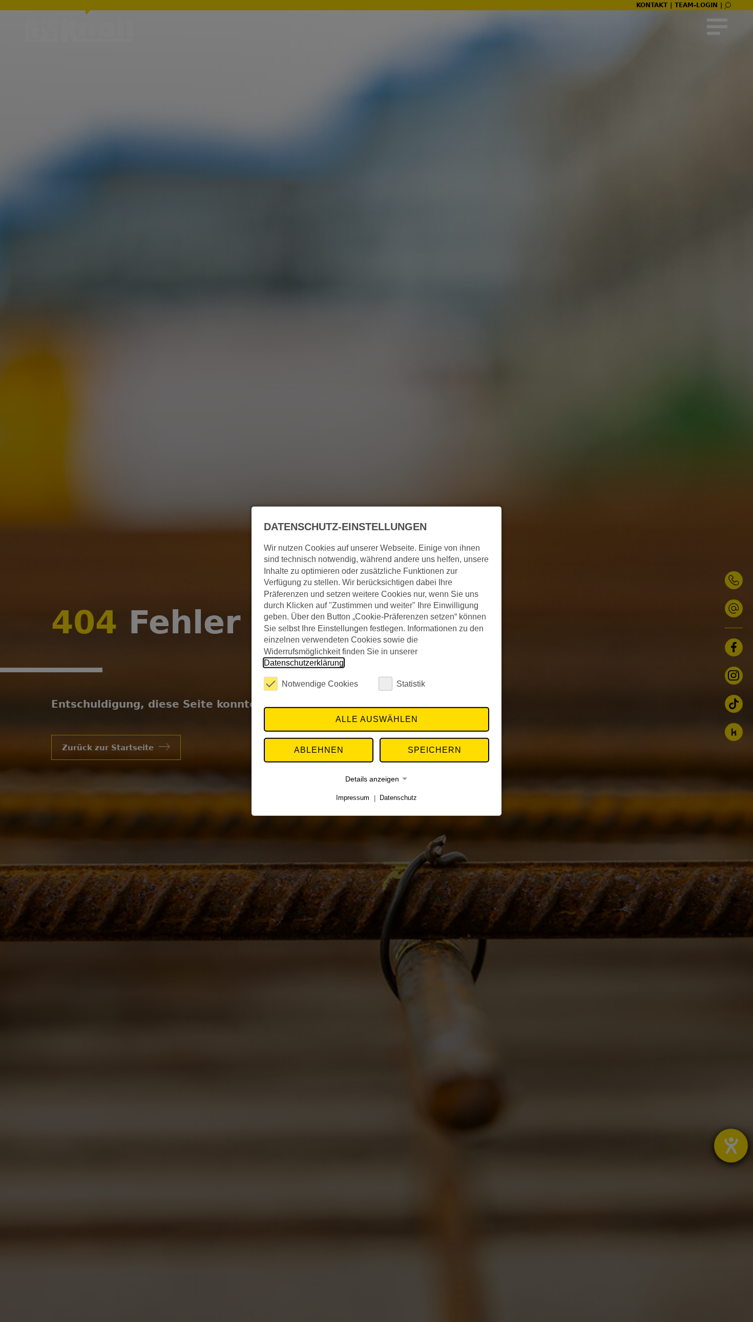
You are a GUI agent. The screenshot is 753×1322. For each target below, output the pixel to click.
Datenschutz (398, 798)
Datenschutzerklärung (304, 662)
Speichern (435, 750)
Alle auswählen (377, 719)
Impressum (352, 798)
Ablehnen (319, 750)
